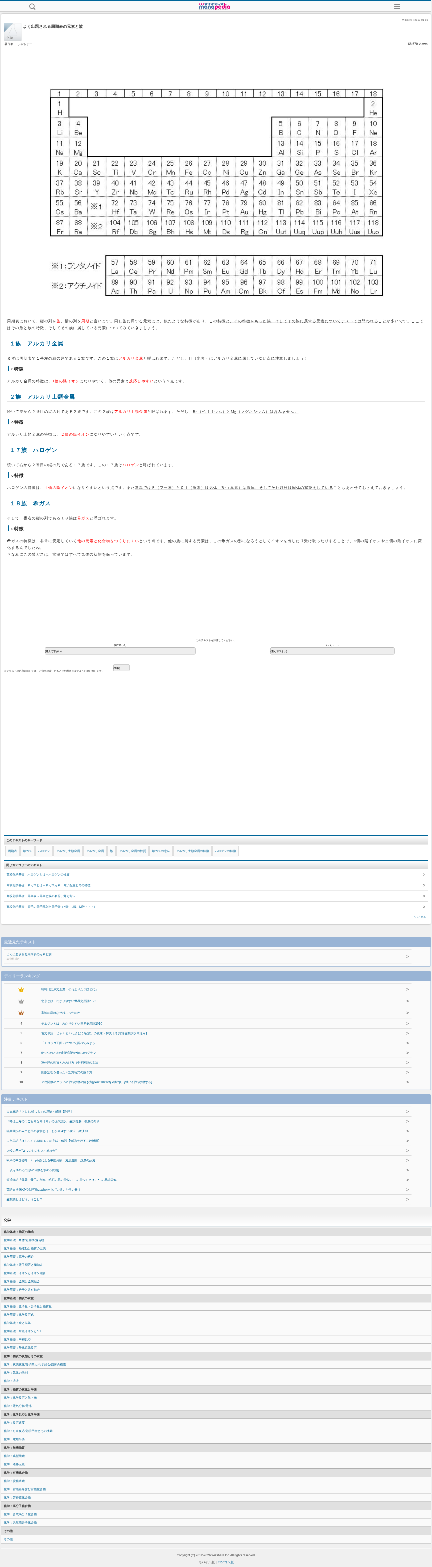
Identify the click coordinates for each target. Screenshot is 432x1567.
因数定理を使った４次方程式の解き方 (66, 1072)
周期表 (12, 851)
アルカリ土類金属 (68, 851)
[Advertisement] (216, 62)
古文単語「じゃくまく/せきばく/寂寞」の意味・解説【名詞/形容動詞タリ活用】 (94, 1033)
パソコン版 (226, 1562)
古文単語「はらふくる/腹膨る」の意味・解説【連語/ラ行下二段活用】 (53, 1141)
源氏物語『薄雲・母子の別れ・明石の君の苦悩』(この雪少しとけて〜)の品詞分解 (61, 1180)
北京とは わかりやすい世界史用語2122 (68, 1001)
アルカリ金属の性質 (132, 851)
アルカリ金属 (95, 851)
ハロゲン (44, 851)
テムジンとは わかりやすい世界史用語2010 (71, 1023)
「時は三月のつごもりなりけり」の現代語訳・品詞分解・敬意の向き (53, 1121)
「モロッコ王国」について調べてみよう (68, 1043)
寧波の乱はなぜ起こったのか (60, 1013)
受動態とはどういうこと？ (24, 1199)
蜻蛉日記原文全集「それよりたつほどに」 (69, 989)
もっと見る (419, 917)
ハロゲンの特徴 (225, 851)
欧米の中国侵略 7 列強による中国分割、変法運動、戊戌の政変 (50, 1160)
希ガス (27, 851)
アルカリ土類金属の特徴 (192, 851)
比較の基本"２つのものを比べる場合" (31, 1150)
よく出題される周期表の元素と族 (29, 956)
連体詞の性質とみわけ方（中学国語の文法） (71, 1062)
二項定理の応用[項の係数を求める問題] (32, 1170)
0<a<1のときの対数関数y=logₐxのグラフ (68, 1053)
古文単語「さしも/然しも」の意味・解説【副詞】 (39, 1111)
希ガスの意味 (161, 851)
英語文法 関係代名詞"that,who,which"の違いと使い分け (43, 1189)
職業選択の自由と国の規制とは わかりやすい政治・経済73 (47, 1131)
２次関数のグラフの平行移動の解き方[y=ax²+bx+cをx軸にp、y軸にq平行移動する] (96, 1082)
